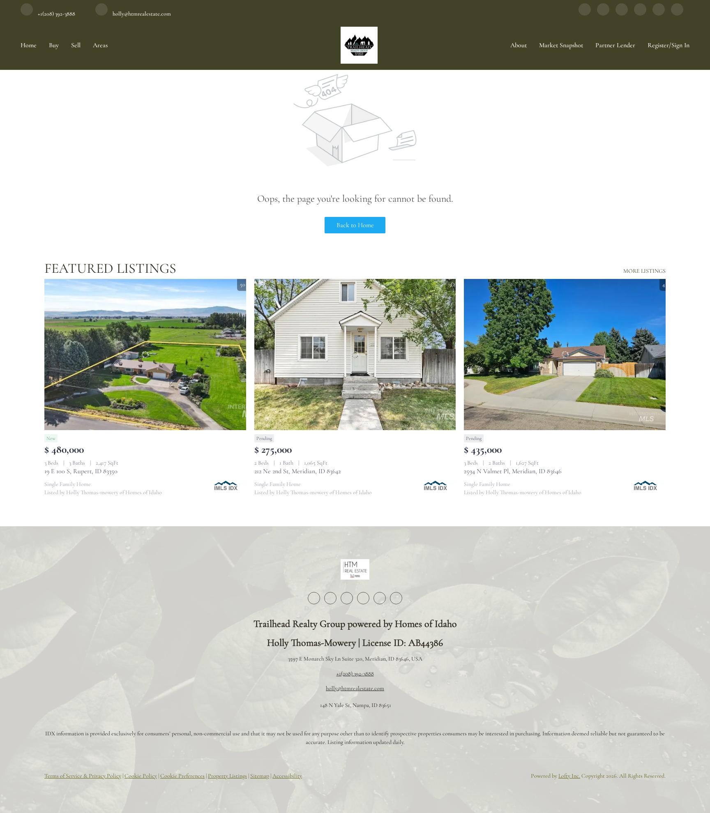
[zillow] (621, 13)
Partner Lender (615, 45)
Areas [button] (100, 45)
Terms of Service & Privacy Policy (82, 775)
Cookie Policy (140, 775)
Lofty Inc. (569, 775)
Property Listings (227, 775)
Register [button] (658, 45)
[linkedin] (603, 13)
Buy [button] (54, 45)
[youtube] (658, 13)
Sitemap (259, 775)
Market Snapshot (561, 45)
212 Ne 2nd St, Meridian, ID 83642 (297, 471)
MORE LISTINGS (644, 270)
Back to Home (355, 225)
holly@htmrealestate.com (355, 688)
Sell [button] (76, 45)
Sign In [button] (680, 45)
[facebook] (585, 13)
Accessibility (287, 775)
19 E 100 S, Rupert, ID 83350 (81, 471)
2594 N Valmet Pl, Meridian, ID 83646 (512, 471)
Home (29, 45)
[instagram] (640, 13)
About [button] (518, 45)
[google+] (677, 13)
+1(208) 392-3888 (355, 673)
